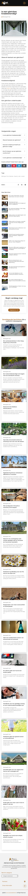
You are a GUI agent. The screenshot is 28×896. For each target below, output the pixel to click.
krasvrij (9, 88)
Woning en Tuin (6, 16)
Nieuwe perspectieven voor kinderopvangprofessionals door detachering (16, 261)
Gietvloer (11, 176)
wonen (23, 176)
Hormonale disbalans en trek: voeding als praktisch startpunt (16, 274)
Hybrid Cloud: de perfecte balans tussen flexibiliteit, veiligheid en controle (16, 235)
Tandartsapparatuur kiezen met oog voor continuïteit (17, 286)
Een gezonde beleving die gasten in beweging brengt (17, 267)
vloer (19, 176)
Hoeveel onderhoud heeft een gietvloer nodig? (14, 145)
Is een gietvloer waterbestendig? (14, 157)
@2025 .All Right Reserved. (14, 892)
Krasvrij (16, 176)
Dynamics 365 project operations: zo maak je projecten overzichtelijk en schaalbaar (17, 248)
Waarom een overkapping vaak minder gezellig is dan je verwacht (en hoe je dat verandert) (13, 540)
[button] (24, 3)
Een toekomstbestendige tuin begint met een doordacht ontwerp (17, 280)
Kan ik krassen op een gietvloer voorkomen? (14, 152)
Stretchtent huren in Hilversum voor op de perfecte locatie (17, 228)
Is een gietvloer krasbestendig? (14, 135)
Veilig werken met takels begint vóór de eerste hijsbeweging (17, 215)
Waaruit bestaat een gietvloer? (14, 140)
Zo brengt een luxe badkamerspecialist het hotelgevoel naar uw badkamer (17, 203)
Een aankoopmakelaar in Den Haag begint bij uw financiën (17, 209)
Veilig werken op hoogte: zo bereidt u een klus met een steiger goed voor (17, 222)
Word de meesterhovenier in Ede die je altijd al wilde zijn (17, 254)
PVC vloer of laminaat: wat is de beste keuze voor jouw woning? (16, 196)
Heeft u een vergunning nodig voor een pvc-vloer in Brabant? (17, 241)
